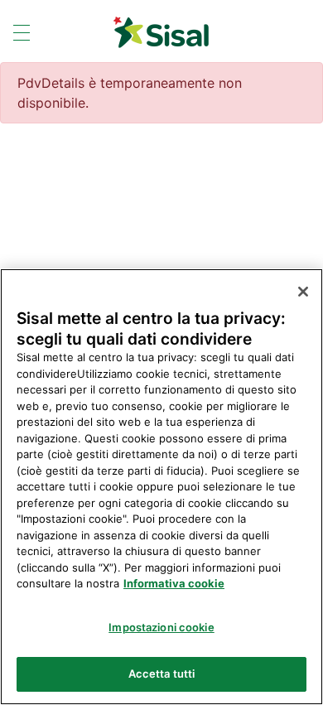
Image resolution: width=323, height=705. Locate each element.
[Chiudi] (303, 291)
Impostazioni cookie (161, 627)
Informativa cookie (173, 583)
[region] (161, 486)
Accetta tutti (161, 673)
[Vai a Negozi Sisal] (161, 32)
